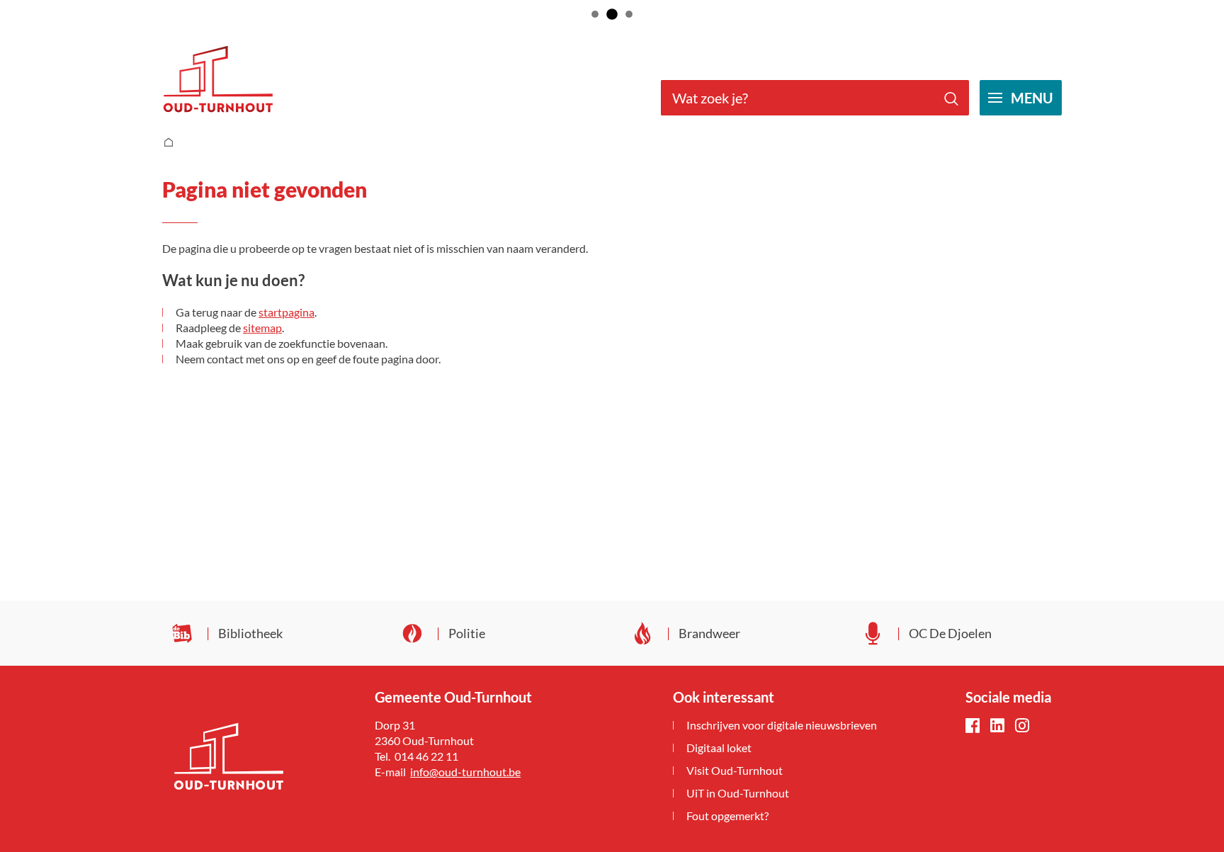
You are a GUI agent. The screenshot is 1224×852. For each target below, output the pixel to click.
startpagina (286, 312)
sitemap (262, 327)
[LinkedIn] (997, 726)
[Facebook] (972, 726)
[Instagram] (1022, 726)
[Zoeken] (951, 97)
